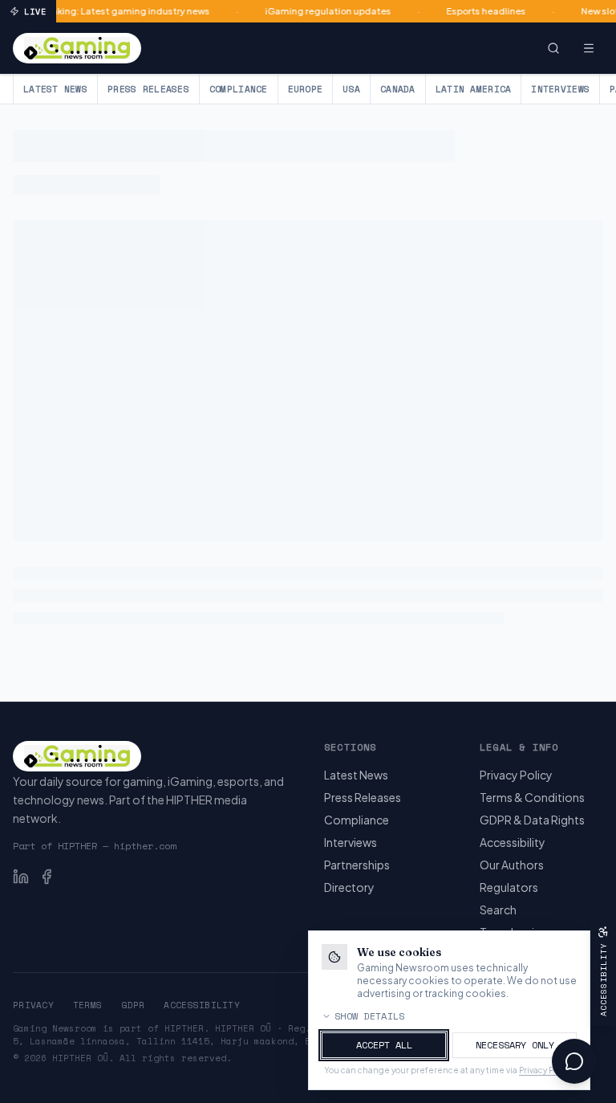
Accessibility (512, 842)
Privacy (33, 1005)
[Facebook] (46, 877)
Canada (397, 89)
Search (498, 909)
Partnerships (357, 864)
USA (351, 89)
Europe (305, 89)
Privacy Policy (516, 774)
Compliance (238, 89)
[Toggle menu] (588, 48)
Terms (87, 1005)
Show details (369, 1016)
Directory (349, 887)
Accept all (384, 1045)
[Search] (553, 48)
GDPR (132, 1005)
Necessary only (515, 1045)
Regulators (509, 887)
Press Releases (148, 89)
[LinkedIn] (21, 877)
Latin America (474, 89)
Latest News (55, 89)
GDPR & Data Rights (532, 819)
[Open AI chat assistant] (574, 1061)
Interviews (560, 89)
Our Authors (512, 864)
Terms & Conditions (532, 797)
